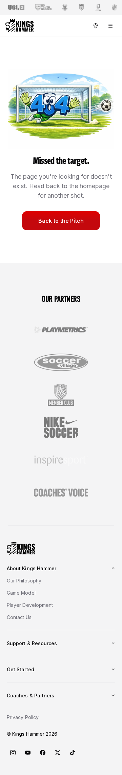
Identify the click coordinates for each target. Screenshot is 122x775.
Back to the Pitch (61, 220)
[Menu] (110, 26)
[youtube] (28, 753)
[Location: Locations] (95, 26)
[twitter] (58, 753)
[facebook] (43, 753)
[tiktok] (72, 753)
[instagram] (13, 753)
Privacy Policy (23, 717)
